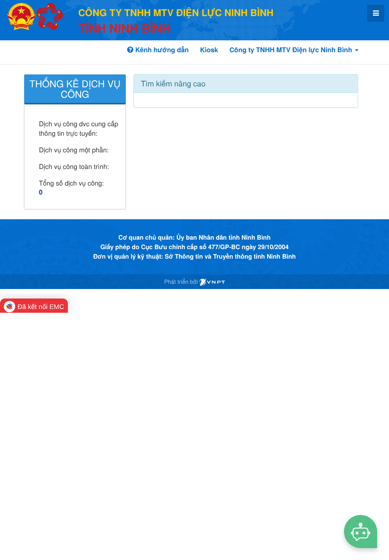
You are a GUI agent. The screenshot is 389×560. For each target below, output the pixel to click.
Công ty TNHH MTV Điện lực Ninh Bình (292, 50)
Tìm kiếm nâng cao (173, 83)
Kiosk (209, 50)
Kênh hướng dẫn (160, 50)
